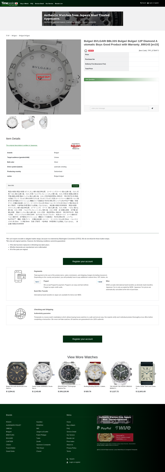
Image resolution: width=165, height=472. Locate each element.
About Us (70, 445)
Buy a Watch (24, 3)
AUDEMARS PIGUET (13, 425)
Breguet (8, 432)
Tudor (38, 438)
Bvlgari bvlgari (24, 36)
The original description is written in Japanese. (22, 145)
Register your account (82, 261)
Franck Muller (10, 448)
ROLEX (8, 422)
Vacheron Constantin (43, 445)
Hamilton (39, 422)
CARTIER (9, 441)
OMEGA (9, 428)
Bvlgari (14, 36)
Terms (69, 451)
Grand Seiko (10, 451)
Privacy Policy (71, 448)
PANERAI (39, 425)
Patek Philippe (41, 435)
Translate (75, 186)
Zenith (38, 441)
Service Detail (39, 3)
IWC (37, 428)
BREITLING (10, 435)
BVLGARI (9, 438)
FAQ (31, 3)
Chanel (38, 451)
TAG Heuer (40, 448)
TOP (7, 36)
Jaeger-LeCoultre (42, 432)
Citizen (8, 445)
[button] (8, 77)
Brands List (59, 3)
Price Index (70, 441)
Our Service (49, 3)
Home (69, 422)
